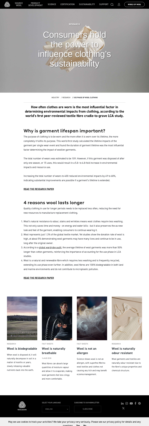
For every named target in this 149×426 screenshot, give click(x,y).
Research (66, 97)
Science (52, 4)
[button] (112, 4)
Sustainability (87, 4)
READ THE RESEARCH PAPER (39, 189)
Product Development (35, 4)
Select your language (51, 403)
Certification (67, 4)
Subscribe (88, 409)
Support (103, 4)
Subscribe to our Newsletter (86, 403)
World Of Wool (134, 4)
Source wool (19, 4)
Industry (55, 97)
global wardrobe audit (50, 247)
